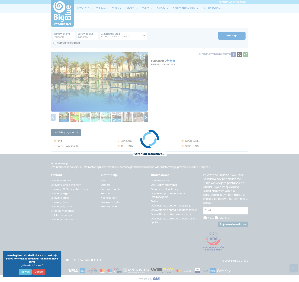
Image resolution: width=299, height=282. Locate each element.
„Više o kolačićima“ (32, 265)
